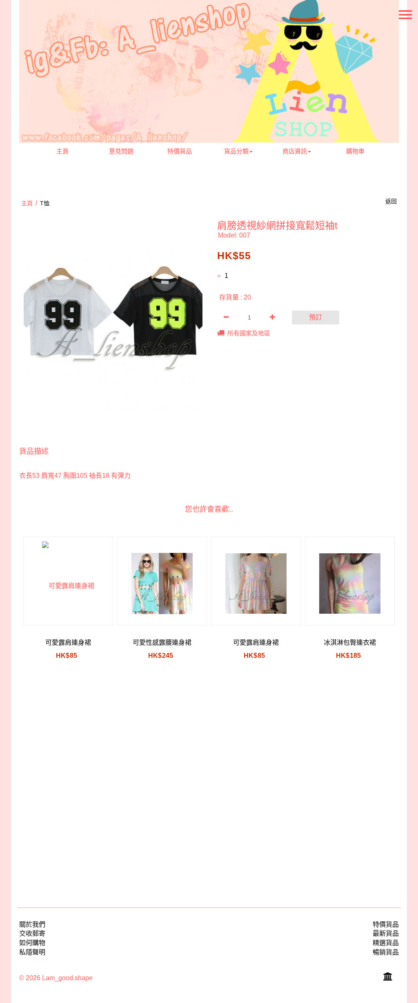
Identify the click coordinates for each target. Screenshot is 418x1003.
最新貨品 (386, 933)
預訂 (315, 317)
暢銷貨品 (386, 952)
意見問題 (121, 151)
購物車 (355, 151)
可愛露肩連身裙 (68, 642)
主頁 (62, 151)
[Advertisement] (209, 786)
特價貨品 (179, 151)
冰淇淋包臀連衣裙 (350, 642)
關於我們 (32, 924)
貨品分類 (236, 151)
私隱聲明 (32, 952)
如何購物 (32, 942)
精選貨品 (386, 942)
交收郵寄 (32, 933)
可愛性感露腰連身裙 (162, 642)
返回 (391, 201)
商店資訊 (294, 151)
